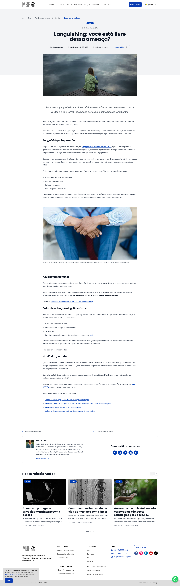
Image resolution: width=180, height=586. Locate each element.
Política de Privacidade (12, 574)
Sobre (69, 4)
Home (51, 4)
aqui (91, 335)
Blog (86, 4)
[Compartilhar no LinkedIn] (130, 452)
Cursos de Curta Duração (65, 554)
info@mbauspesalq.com (122, 557)
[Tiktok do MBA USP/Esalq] (156, 553)
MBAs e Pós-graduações (65, 570)
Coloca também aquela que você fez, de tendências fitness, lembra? (70, 411)
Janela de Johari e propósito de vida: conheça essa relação (67, 400)
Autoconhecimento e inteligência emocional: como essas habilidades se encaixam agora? (78, 404)
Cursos (59, 4)
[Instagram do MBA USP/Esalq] (141, 553)
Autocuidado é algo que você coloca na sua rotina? (63, 407)
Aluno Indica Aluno (93, 571)
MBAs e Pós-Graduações (65, 550)
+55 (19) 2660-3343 (120, 550)
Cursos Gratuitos (63, 558)
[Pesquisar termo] (124, 4)
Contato (105, 4)
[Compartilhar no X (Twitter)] (125, 452)
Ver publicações (41, 458)
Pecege (155, 583)
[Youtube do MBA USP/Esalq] (151, 553)
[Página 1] (87, 531)
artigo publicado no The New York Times (96, 147)
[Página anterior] (152, 473)
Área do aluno (135, 4)
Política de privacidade (95, 574)
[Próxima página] (156, 473)
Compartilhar (120, 47)
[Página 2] (90, 531)
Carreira (57, 18)
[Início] (23, 18)
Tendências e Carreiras (43, 18)
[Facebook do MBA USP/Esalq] (136, 553)
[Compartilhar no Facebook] (115, 452)
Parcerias (78, 4)
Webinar (95, 4)
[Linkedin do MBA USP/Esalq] (146, 553)
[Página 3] (93, 531)
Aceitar (9, 580)
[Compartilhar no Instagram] (120, 452)
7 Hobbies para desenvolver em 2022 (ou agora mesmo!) (72, 302)
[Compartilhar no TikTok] (136, 452)
